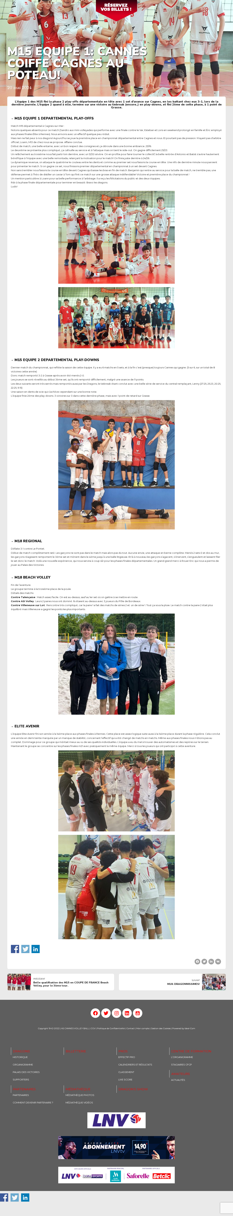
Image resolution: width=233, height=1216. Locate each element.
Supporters (21, 1079)
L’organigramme (182, 1057)
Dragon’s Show (133, 1089)
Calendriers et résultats (135, 1064)
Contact (130, 1028)
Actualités (178, 1080)
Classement (126, 1072)
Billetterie (76, 1051)
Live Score (125, 1079)
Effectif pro (126, 1057)
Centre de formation (191, 1051)
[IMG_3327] (116, 1120)
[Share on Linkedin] (211, 961)
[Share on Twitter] (204, 961)
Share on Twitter (25, 949)
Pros (123, 1051)
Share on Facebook (15, 949)
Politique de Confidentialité (111, 1028)
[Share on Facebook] (197, 961)
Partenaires (24, 1089)
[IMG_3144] (116, 1147)
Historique (20, 1057)
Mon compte (142, 1028)
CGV (93, 1028)
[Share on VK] (218, 961)
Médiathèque (78, 1089)
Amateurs (18, 39)
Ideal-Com (190, 1028)
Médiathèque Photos (80, 1095)
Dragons (21, 1051)
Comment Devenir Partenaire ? (33, 1102)
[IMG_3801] (116, 1175)
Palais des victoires (26, 1072)
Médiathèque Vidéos (79, 1102)
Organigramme (23, 1064)
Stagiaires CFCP (181, 1064)
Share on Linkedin (35, 949)
